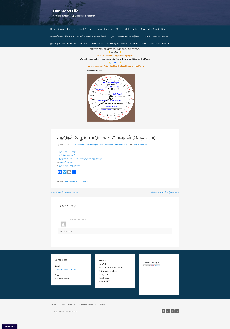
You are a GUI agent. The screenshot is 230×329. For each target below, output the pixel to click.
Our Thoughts (112, 43)
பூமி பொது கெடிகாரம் (67, 151)
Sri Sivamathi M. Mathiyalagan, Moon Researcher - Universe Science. (101, 145)
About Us (166, 43)
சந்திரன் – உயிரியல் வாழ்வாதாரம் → (165, 192)
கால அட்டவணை (66, 162)
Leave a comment (140, 145)
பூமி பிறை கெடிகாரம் (67, 155)
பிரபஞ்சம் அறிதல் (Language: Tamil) (91, 36)
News (163, 29)
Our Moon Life (65, 10)
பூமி (112, 36)
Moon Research (105, 29)
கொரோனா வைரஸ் (160, 36)
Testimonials (98, 43)
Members (69, 36)
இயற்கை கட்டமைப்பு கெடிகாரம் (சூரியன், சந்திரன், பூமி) (81, 158)
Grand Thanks (139, 43)
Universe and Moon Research (76, 181)
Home (53, 29)
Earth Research (86, 29)
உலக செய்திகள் (56, 36)
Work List (71, 43)
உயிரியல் (147, 36)
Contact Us (126, 43)
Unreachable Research (126, 29)
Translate (157, 265)
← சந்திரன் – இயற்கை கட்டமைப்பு (64, 192)
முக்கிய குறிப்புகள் (57, 43)
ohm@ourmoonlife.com (65, 269)
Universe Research (66, 29)
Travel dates (154, 43)
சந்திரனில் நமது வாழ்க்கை (128, 36)
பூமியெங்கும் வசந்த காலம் (69, 165)
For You (83, 43)
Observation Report (150, 29)
